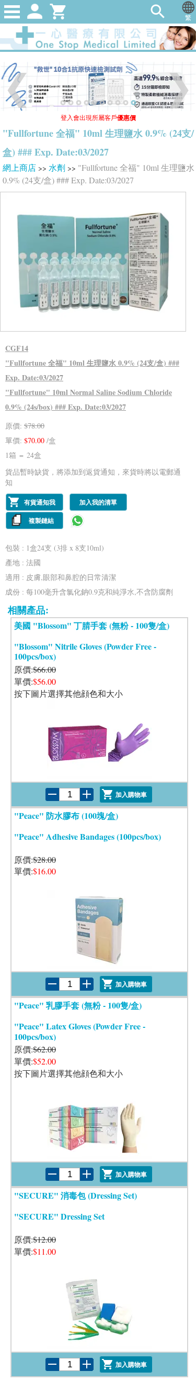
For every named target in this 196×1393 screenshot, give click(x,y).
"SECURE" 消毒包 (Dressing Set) (75, 1195)
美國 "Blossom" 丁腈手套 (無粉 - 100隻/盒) (91, 625)
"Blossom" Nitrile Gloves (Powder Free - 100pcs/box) (85, 651)
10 (134, 102)
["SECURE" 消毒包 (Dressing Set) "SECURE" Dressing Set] (99, 1308)
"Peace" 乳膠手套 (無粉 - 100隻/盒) (78, 1005)
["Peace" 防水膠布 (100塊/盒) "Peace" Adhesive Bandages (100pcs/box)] (99, 928)
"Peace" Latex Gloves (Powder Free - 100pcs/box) (79, 1031)
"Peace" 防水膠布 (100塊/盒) (66, 815)
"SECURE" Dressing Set (59, 1216)
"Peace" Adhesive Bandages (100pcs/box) (87, 836)
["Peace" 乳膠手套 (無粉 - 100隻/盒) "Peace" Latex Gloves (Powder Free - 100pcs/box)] (99, 1118)
